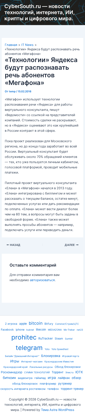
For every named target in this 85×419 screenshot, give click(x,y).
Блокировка (50, 356)
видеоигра (25, 378)
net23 (80, 329)
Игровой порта (70, 356)
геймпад (40, 378)
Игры (14, 361)
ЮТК (79, 372)
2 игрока (11, 323)
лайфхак (64, 378)
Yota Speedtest (59, 349)
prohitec (23, 337)
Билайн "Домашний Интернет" (22, 356)
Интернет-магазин (31, 361)
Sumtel (69, 338)
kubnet (30, 329)
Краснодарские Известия (59, 361)
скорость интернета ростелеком (22, 388)
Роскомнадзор (11, 372)
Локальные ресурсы (41, 367)
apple (23, 323)
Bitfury (48, 323)
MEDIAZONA (55, 329)
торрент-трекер (72, 388)
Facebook (7, 329)
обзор (76, 378)
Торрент (57, 372)
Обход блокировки (68, 366)
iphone (20, 329)
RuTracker (45, 338)
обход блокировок (25, 383)
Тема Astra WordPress (57, 410)
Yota (47, 349)
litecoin (41, 329)
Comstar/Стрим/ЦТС (67, 324)
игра (52, 377)
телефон (53, 388)
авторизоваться (42, 280)
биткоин (9, 378)
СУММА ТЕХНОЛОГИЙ (37, 372)
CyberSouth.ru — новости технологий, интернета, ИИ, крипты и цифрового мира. (39, 12)
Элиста (69, 372)
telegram (29, 347)
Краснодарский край (15, 367)
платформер (48, 383)
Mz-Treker (69, 329)
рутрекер (65, 383)
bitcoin (35, 323)
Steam (59, 338)
